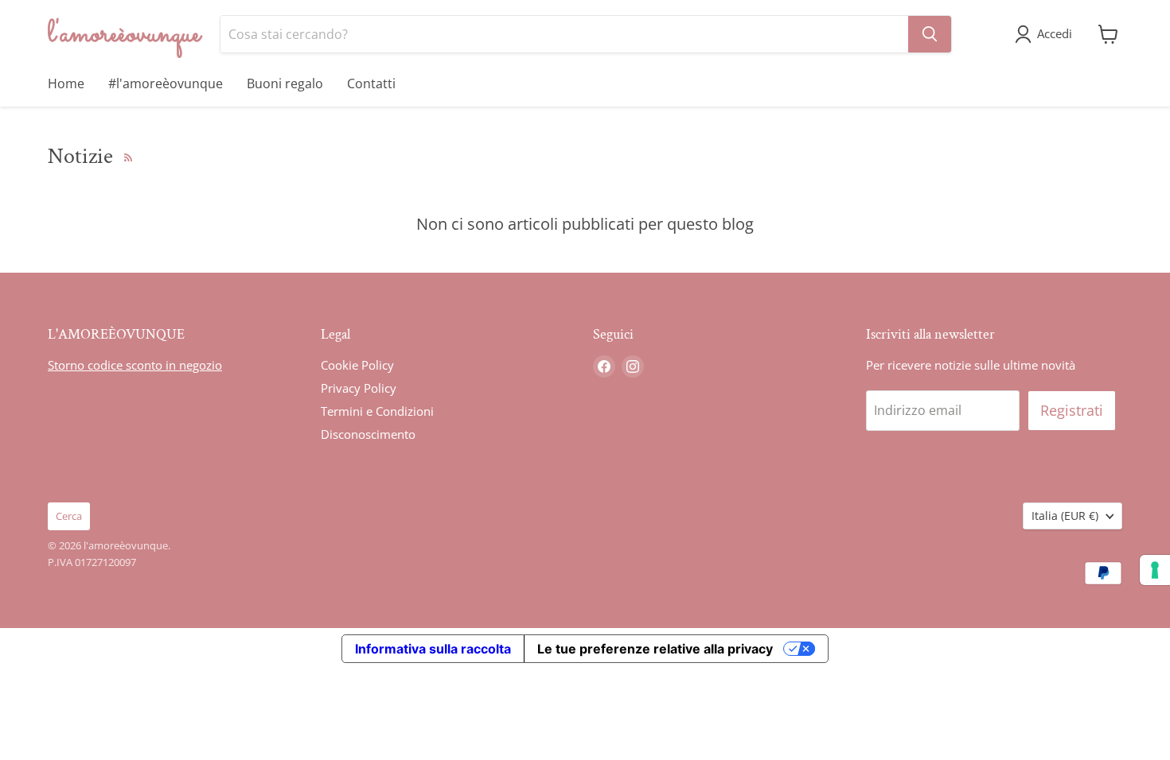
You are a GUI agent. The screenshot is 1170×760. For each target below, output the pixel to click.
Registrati (1071, 410)
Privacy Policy (358, 388)
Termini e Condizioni (377, 411)
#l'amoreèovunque (165, 83)
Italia (1065, 515)
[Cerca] (929, 34)
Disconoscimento (368, 434)
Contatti (371, 83)
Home (66, 83)
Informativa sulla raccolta (433, 649)
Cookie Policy (357, 365)
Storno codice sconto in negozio (135, 365)
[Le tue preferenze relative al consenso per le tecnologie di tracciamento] (1155, 570)
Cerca (69, 516)
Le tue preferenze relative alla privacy (655, 649)
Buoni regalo (285, 83)
